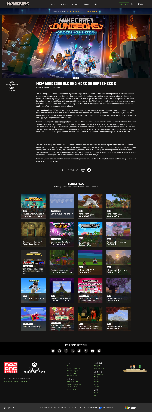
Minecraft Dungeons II (73, 368)
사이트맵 (96, 382)
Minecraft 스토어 (99, 368)
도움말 (96, 377)
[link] (53, 351)
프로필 (96, 393)
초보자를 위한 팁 (98, 374)
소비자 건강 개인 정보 (60, 407)
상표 (76, 407)
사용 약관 (70, 407)
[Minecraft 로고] (17, 4)
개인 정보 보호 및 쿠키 (45, 407)
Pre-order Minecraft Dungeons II (82, 11)
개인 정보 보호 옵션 (107, 407)
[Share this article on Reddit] (83, 170)
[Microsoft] (130, 407)
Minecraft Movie (71, 389)
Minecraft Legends (72, 373)
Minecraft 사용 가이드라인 (11, 381)
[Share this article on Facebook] (89, 170)
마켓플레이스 (98, 366)
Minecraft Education (72, 376)
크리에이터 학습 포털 (72, 382)
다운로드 (96, 384)
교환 (95, 395)
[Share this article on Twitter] (77, 170)
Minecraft (69, 366)
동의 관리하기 (24, 381)
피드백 (96, 379)
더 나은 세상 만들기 (72, 387)
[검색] (133, 4)
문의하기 (96, 387)
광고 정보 (82, 407)
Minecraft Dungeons (72, 371)
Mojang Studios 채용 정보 (74, 384)
